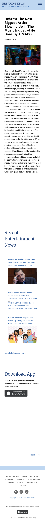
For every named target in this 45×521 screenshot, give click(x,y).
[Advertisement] (22, 200)
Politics (34, 476)
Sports (20, 482)
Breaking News (13, 3)
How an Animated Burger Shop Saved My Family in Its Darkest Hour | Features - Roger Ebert (20, 321)
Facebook (21, 492)
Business (9, 479)
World (24, 476)
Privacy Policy (31, 518)
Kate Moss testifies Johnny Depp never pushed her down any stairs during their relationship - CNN (21, 262)
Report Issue (35, 455)
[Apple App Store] (16, 396)
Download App (12, 476)
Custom (22, 485)
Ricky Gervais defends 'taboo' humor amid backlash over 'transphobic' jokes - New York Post (22, 296)
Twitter (26, 492)
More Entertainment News (15, 353)
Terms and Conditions (17, 518)
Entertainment (33, 479)
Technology (31, 482)
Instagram (16, 492)
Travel (11, 482)
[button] (41, 6)
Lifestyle (20, 479)
